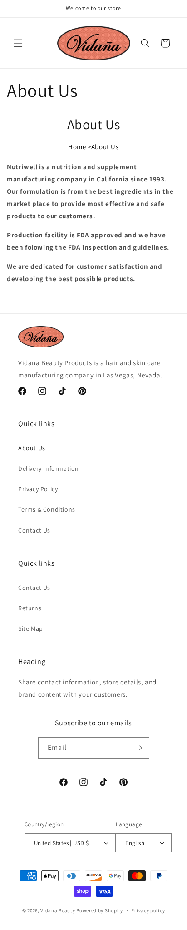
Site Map (30, 628)
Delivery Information (48, 468)
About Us (105, 146)
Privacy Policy (38, 489)
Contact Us (34, 530)
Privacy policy (148, 910)
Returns (29, 608)
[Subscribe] (139, 748)
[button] (18, 43)
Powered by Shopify (99, 910)
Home (77, 146)
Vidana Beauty (57, 910)
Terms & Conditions (46, 509)
